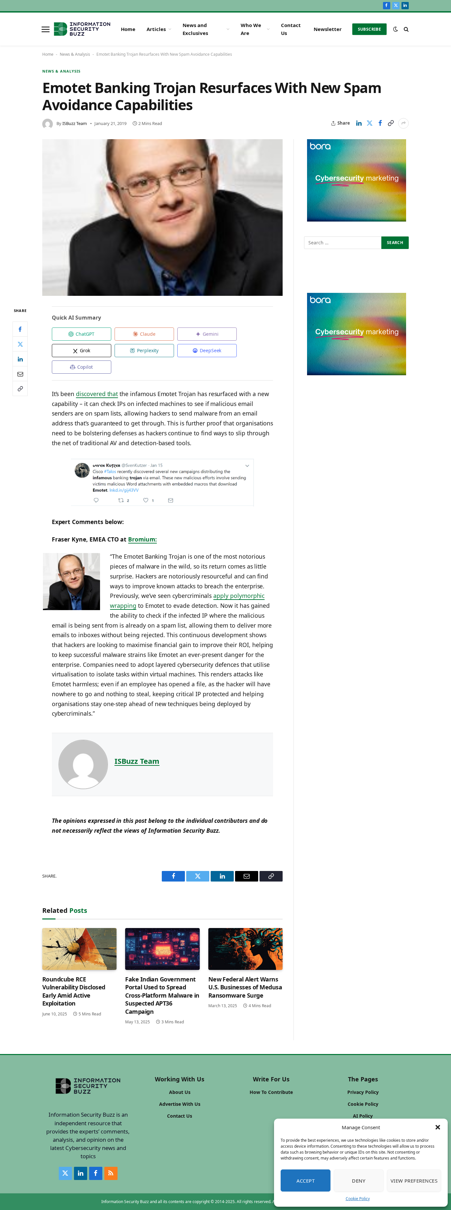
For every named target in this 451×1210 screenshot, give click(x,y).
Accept (305, 1180)
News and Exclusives (195, 29)
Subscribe (369, 29)
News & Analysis (75, 54)
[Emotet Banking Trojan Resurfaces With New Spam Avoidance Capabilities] (162, 217)
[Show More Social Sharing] (403, 123)
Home (128, 29)
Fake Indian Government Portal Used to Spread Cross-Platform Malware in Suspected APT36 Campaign (162, 995)
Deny (358, 1180)
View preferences (414, 1180)
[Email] (20, 374)
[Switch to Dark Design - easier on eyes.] (395, 29)
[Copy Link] (391, 123)
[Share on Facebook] (380, 123)
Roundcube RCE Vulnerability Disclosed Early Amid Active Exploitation (73, 991)
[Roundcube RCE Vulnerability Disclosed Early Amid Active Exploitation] (79, 949)
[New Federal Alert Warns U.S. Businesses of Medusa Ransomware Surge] (245, 949)
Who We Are (251, 29)
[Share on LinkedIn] (359, 123)
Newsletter (328, 29)
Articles (156, 29)
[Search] (405, 29)
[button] (437, 1127)
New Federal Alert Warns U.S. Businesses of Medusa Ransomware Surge (245, 987)
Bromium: (142, 539)
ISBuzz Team (74, 123)
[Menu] (46, 29)
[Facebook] (20, 329)
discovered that (97, 394)
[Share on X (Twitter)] (369, 123)
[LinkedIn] (20, 359)
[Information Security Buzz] (82, 29)
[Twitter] (20, 344)
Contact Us (291, 29)
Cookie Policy (358, 1198)
